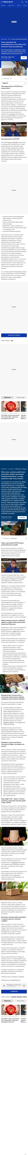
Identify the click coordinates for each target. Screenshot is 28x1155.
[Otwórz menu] (25, 1)
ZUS (12, 340)
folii (9, 939)
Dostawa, (19, 996)
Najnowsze (11, 5)
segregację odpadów (8, 722)
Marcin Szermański (13, 413)
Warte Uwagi (20, 397)
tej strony (12, 114)
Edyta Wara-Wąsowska (7, 57)
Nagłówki (5, 83)
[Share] (26, 79)
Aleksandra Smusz (6, 517)
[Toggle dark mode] (22, 1)
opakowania (15, 862)
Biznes (25, 5)
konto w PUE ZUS (13, 142)
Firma (23, 57)
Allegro (15, 631)
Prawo (19, 5)
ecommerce (22, 517)
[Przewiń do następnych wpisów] (25, 409)
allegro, (13, 996)
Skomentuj (7, 78)
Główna (3, 5)
